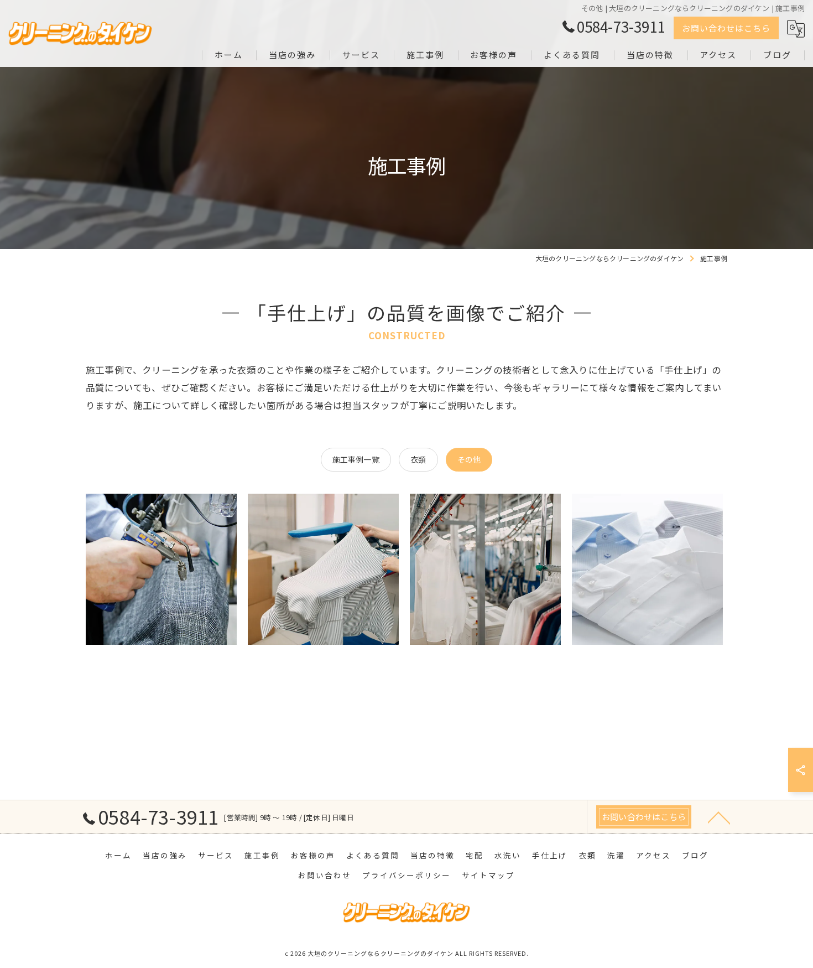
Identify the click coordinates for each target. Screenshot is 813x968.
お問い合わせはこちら (726, 28)
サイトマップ (488, 875)
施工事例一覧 (355, 459)
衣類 (418, 459)
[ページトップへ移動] (719, 817)
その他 (469, 459)
